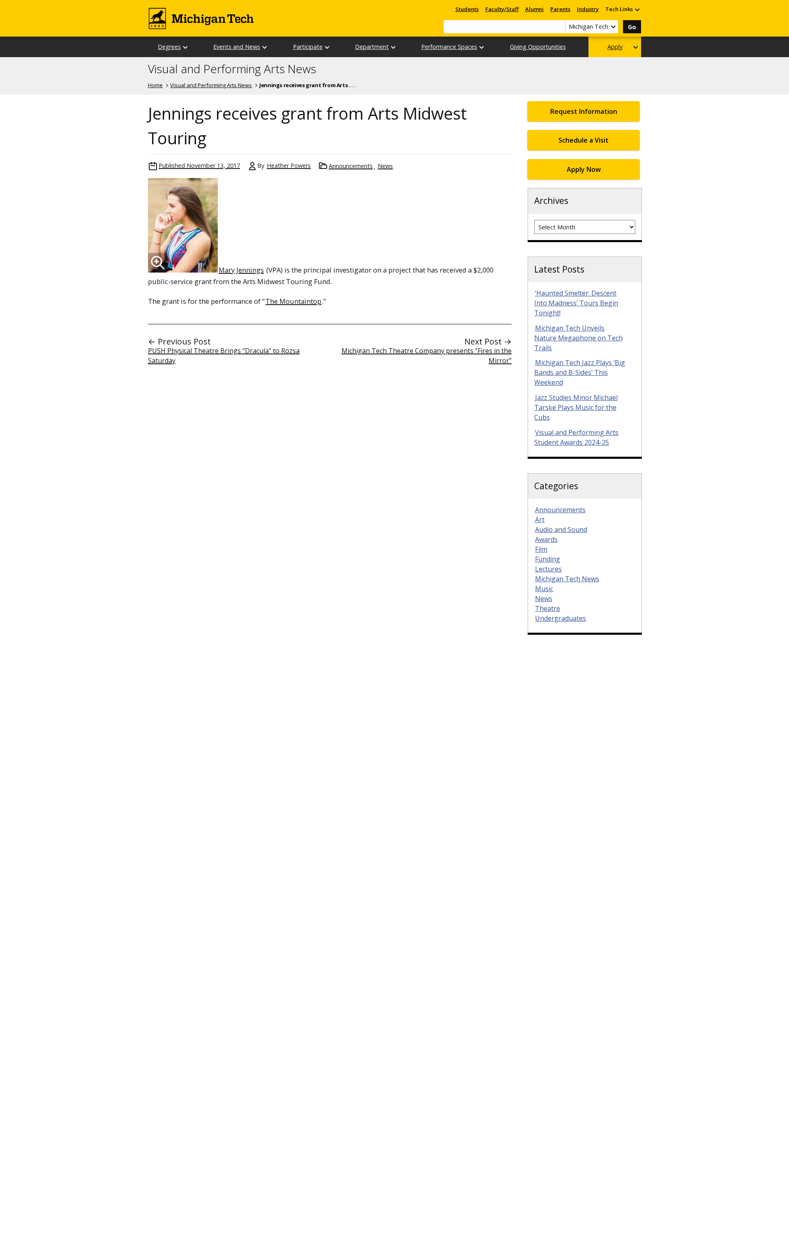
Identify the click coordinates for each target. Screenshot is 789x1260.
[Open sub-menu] (637, 9)
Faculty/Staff (502, 9)
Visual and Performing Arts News (232, 69)
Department (372, 47)
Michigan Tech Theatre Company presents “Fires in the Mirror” (426, 355)
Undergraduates (560, 618)
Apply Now (584, 169)
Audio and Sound (561, 529)
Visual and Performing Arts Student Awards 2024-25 (576, 437)
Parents (560, 9)
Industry (588, 9)
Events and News (236, 47)
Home (155, 85)
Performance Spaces (449, 47)
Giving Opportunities (538, 47)
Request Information (583, 111)
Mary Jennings (241, 270)
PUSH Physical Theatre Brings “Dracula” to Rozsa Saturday (224, 355)
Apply (615, 47)
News (385, 166)
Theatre (547, 608)
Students (467, 9)
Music (544, 588)
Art (539, 519)
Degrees (169, 47)
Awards (546, 539)
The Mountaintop (293, 301)
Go (632, 27)
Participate (308, 47)
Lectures (548, 568)
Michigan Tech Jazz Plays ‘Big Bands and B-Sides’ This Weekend (579, 372)
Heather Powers (289, 165)
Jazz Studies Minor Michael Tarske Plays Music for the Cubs (576, 407)
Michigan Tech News (567, 578)
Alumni (534, 9)
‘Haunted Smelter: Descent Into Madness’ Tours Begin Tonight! (576, 303)
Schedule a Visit (583, 140)
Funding (547, 559)
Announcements (351, 166)
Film (541, 549)
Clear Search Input (559, 26)
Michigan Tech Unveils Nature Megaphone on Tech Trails (578, 338)
